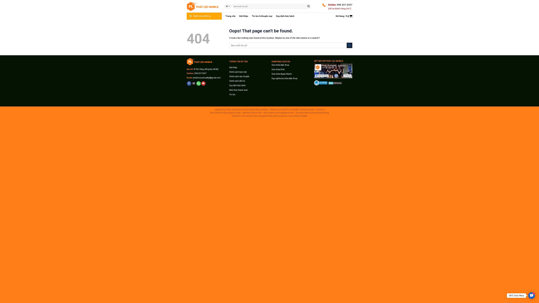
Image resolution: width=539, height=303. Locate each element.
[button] (531, 295)
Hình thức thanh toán (238, 90)
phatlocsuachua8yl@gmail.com (207, 78)
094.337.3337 (344, 4)
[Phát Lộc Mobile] (203, 6)
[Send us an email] (194, 83)
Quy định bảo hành (237, 85)
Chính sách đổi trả (237, 81)
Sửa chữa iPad (278, 69)
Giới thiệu (233, 67)
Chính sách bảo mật (238, 72)
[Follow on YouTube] (203, 83)
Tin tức (232, 94)
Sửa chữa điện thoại (280, 65)
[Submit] (308, 6)
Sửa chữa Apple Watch (282, 74)
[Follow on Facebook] (189, 83)
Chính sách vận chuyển (239, 76)
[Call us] (198, 83)
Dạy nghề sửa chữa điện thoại (284, 78)
